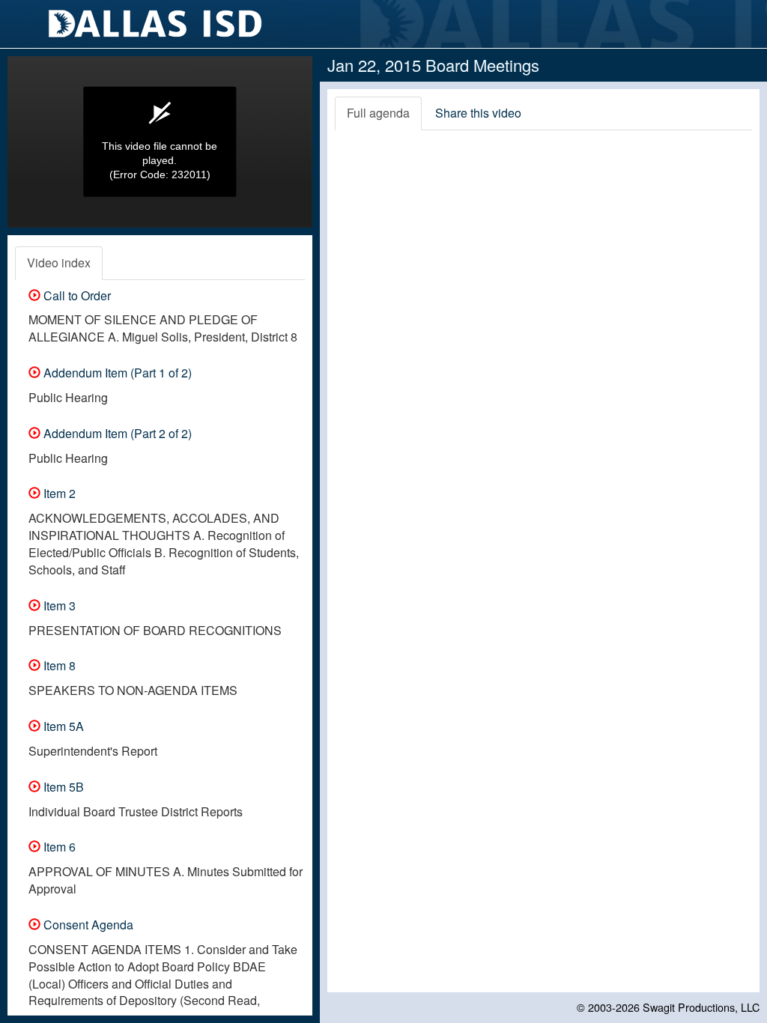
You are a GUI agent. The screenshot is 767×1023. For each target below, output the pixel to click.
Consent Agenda (86, 924)
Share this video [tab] (478, 112)
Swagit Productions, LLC (701, 1007)
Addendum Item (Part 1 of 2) (116, 372)
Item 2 (58, 493)
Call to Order (75, 295)
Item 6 (58, 846)
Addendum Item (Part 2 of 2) (116, 433)
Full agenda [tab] (378, 112)
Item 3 (58, 605)
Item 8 (58, 665)
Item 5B (62, 786)
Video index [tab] (59, 262)
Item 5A (62, 726)
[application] (159, 142)
